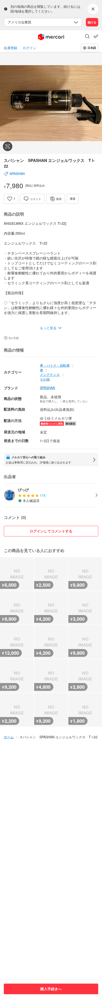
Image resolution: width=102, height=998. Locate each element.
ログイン (29, 48)
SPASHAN (47, 388)
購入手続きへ (51, 988)
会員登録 (10, 48)
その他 (45, 379)
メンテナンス (50, 374)
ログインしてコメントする (51, 531)
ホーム (9, 737)
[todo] (96, 36)
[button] (87, 37)
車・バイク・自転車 (55, 365)
